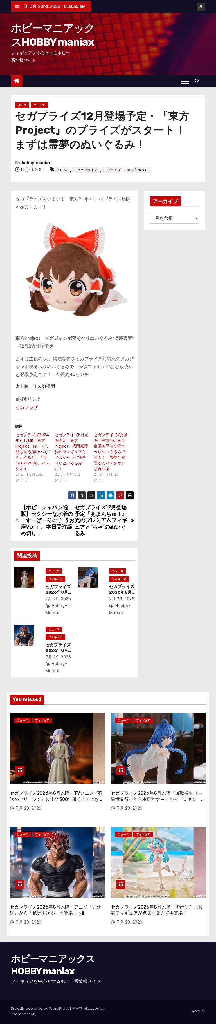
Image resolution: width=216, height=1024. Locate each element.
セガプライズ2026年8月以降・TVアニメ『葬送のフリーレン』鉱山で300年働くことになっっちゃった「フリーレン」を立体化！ (57, 799)
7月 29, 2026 (58, 599)
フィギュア (55, 579)
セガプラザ (26, 407)
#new (62, 169)
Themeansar (23, 1014)
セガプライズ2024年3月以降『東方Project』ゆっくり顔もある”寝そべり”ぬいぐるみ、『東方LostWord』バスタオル (32, 451)
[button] (198, 81)
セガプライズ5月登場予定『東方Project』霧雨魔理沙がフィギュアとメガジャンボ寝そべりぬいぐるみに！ (71, 451)
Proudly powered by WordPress (40, 1008)
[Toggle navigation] (185, 81)
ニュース (39, 105)
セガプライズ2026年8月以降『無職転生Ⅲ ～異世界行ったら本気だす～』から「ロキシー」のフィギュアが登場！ (158, 799)
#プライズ (112, 169)
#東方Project (137, 169)
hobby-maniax (36, 162)
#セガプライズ (85, 169)
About (197, 1011)
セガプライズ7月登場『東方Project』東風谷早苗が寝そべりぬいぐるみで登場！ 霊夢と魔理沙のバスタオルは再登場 (111, 451)
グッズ (22, 105)
